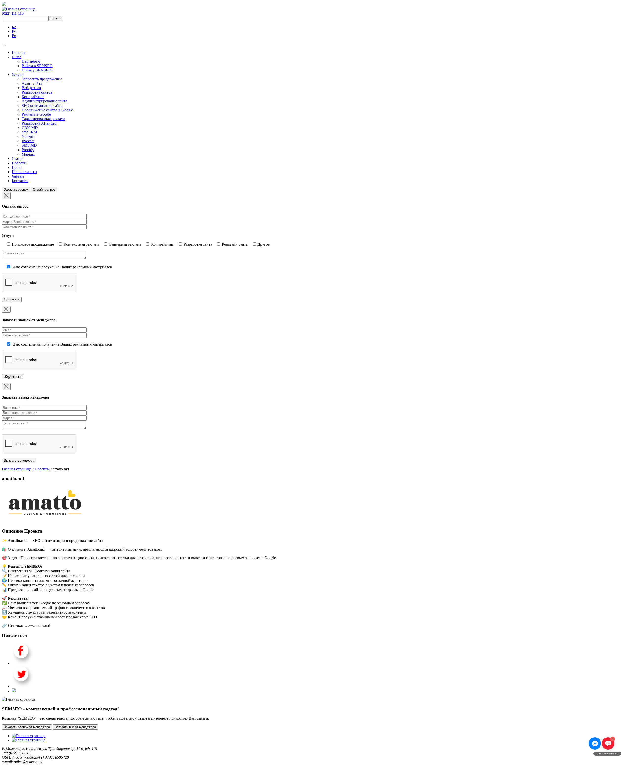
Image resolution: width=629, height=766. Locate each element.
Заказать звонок (16, 189)
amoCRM (29, 132)
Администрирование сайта (44, 101)
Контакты (20, 181)
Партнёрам (31, 61)
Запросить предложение (42, 79)
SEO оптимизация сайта (42, 105)
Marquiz (28, 154)
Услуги (18, 74)
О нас (16, 57)
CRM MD (30, 128)
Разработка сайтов (37, 92)
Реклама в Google (36, 114)
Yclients (28, 136)
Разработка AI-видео (39, 123)
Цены (16, 167)
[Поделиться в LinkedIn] (14, 691)
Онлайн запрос (44, 189)
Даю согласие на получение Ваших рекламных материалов (62, 267)
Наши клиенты (24, 172)
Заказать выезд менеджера (75, 727)
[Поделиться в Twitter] (23, 686)
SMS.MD (29, 145)
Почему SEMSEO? (37, 70)
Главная (18, 52)
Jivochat (28, 141)
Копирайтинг (33, 97)
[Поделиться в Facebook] (23, 663)
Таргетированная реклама (43, 119)
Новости (19, 163)
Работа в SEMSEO (37, 66)
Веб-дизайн (31, 88)
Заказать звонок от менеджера (27, 727)
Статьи (18, 158)
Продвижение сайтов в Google (47, 110)
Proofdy (28, 150)
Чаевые (18, 176)
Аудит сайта (32, 83)
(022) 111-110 (13, 13)
